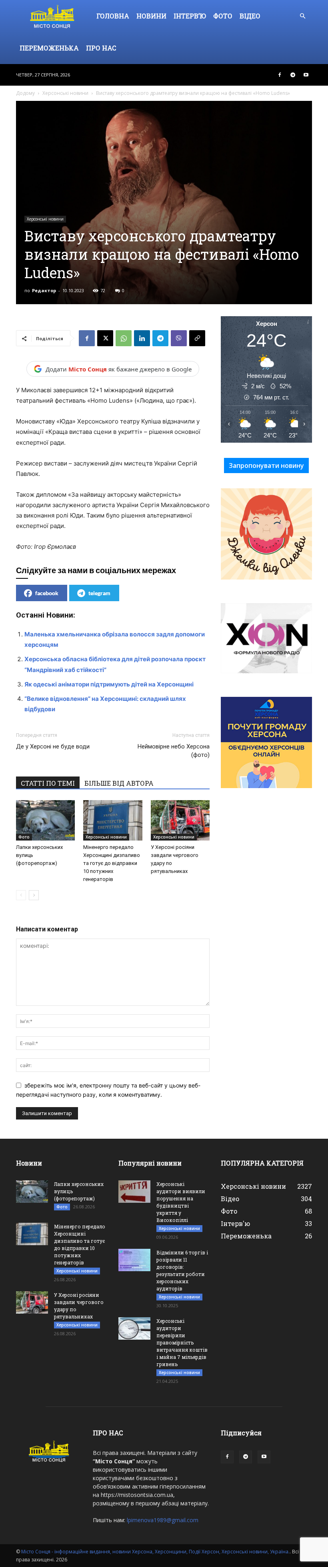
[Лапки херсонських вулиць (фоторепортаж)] (45, 820)
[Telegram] (293, 75)
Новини (151, 16)
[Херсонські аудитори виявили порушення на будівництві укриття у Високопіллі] (134, 1191)
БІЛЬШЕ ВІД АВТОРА (119, 783)
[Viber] (179, 338)
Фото (222, 16)
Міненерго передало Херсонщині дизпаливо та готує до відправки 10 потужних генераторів (111, 863)
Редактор (44, 290)
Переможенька (49, 48)
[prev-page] (21, 895)
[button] (302, 16)
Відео (250, 16)
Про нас (101, 48)
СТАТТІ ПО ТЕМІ (48, 783)
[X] (105, 338)
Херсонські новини (65, 93)
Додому (25, 93)
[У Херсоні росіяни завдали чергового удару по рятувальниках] (180, 820)
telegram (99, 593)
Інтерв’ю (190, 16)
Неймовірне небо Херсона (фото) (174, 750)
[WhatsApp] (124, 338)
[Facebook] (280, 75)
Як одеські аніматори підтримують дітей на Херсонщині (109, 684)
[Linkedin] (142, 338)
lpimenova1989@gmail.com (162, 1520)
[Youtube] (306, 75)
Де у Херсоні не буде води (53, 746)
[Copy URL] (197, 338)
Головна (112, 16)
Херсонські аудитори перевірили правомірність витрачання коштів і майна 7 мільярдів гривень (182, 1342)
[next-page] (34, 895)
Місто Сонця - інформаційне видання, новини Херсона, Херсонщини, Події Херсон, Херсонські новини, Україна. (155, 1551)
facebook (46, 593)
